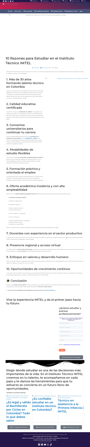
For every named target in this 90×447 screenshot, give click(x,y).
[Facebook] (3, 1)
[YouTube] (10, 1)
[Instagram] (6, 1)
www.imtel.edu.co (50, 290)
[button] (38, 1)
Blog (81, 11)
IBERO (35, 138)
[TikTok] (13, 1)
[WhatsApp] (8, 1)
